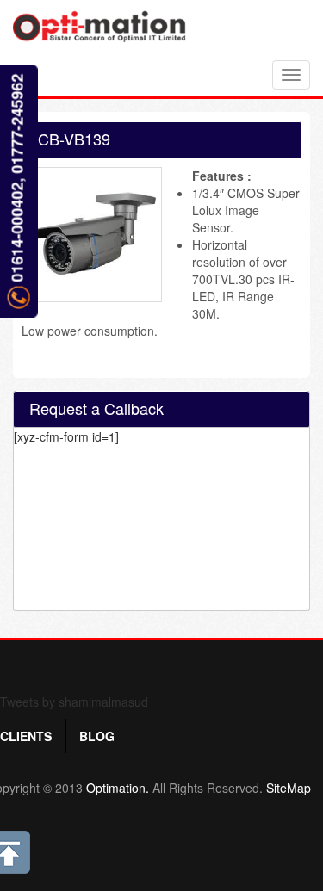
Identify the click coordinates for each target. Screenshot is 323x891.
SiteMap (288, 787)
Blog (97, 736)
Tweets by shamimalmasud (74, 701)
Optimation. (116, 787)
